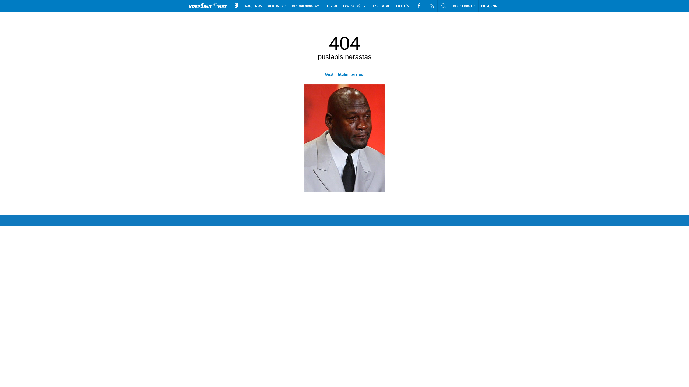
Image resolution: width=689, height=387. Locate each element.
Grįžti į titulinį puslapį (344, 74)
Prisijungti (490, 5)
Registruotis (464, 5)
